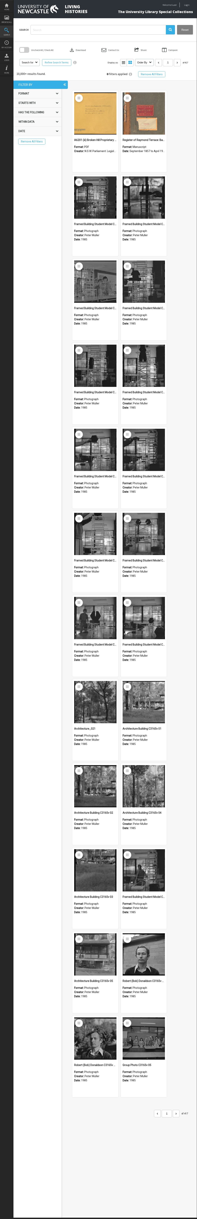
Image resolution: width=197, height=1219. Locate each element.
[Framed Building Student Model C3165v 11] (95, 282)
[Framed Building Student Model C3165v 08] (144, 366)
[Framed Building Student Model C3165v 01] (144, 870)
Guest (174, 4)
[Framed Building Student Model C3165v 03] (95, 618)
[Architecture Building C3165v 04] (144, 786)
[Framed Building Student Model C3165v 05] (95, 534)
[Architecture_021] (95, 702)
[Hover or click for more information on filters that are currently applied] (130, 74)
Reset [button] (185, 29)
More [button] (6, 73)
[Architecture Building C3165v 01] (144, 702)
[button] (170, 29)
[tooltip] (74, 63)
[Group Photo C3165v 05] (144, 1038)
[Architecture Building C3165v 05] (95, 954)
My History (7, 47)
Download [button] (77, 50)
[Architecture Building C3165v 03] (95, 870)
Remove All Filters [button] (152, 74)
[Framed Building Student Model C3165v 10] (144, 282)
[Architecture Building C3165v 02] (95, 786)
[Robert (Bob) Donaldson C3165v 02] (144, 954)
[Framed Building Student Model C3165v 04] (144, 534)
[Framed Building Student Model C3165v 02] (144, 618)
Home (6, 9)
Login (6, 60)
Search (6, 35)
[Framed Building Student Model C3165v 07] (95, 450)
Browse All (7, 22)
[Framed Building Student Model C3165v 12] (144, 197)
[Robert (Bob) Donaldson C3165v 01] (95, 1038)
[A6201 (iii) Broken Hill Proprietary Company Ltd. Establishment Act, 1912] (95, 113)
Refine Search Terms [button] (57, 62)
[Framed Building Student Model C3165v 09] (95, 366)
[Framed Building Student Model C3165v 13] (95, 197)
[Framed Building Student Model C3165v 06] (144, 450)
